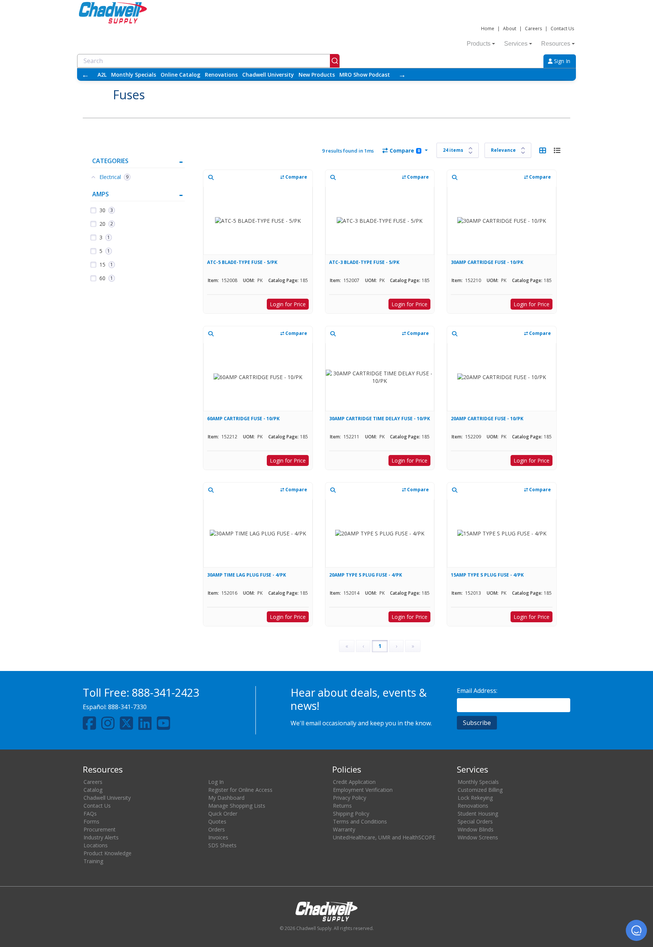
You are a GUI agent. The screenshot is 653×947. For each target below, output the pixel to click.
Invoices (218, 837)
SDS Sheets (222, 845)
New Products (317, 74)
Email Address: (477, 690)
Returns (342, 805)
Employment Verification (363, 789)
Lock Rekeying (475, 797)
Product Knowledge (108, 853)
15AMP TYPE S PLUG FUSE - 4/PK (487, 575)
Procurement (100, 829)
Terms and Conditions (360, 821)
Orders (216, 829)
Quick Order (222, 813)
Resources (555, 43)
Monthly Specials (133, 74)
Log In (216, 781)
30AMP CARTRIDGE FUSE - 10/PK (487, 262)
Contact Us (562, 28)
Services (516, 43)
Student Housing (478, 813)
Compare (405, 150)
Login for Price (288, 304)
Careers (533, 28)
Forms (91, 821)
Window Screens (478, 837)
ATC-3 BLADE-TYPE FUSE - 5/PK (364, 262)
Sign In (561, 61)
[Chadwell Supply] (113, 11)
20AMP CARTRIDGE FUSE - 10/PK (487, 418)
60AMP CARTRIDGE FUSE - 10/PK (243, 418)
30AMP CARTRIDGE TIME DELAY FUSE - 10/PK (379, 418)
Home (487, 28)
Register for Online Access (240, 789)
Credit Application (354, 781)
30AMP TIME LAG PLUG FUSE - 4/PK (246, 575)
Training (93, 861)
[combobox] (208, 61)
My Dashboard (226, 797)
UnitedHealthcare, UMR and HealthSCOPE (384, 837)
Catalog (93, 789)
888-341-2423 (165, 692)
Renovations (221, 74)
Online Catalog (180, 74)
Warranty (344, 829)
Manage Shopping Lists (236, 805)
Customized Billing (480, 789)
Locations (96, 845)
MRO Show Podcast (364, 74)
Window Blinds (476, 829)
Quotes (217, 821)
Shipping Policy (351, 813)
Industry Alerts (101, 837)
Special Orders (475, 821)
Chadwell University (268, 74)
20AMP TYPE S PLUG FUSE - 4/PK (365, 575)
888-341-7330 (127, 707)
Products (479, 43)
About (509, 28)
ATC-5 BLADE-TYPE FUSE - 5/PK (242, 262)
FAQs (90, 813)
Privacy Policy (349, 797)
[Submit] (334, 61)
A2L (102, 74)
